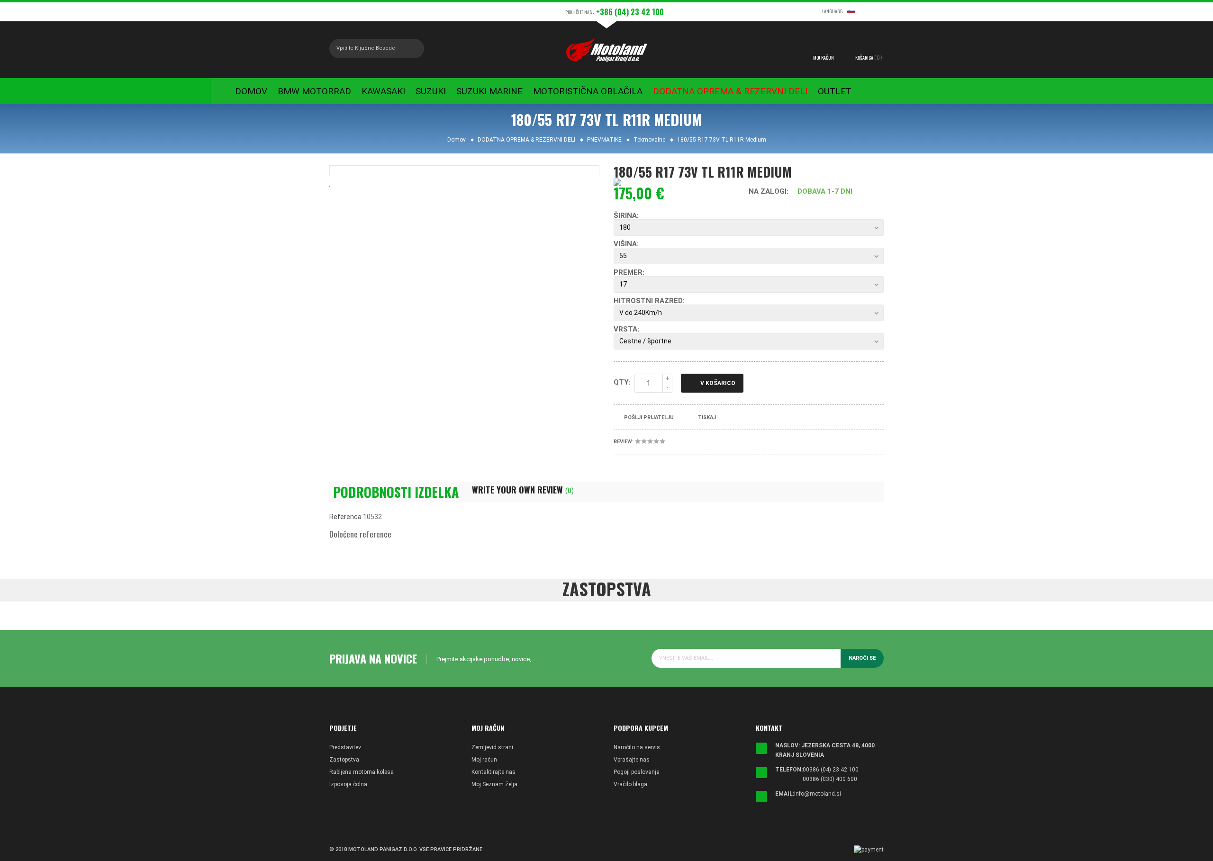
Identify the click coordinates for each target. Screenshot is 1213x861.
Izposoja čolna (348, 784)
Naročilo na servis (637, 747)
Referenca (345, 516)
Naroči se (862, 658)
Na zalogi (768, 191)
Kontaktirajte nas (493, 772)
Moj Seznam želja (494, 784)
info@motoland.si (817, 793)
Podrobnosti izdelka (396, 492)
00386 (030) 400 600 (830, 779)
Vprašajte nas (632, 759)
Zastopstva (344, 759)
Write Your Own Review (523, 489)
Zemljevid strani (492, 747)
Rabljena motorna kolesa (361, 772)
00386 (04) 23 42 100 (831, 769)
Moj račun (484, 759)
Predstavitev (345, 747)
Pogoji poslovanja (637, 772)
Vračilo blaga (630, 784)
